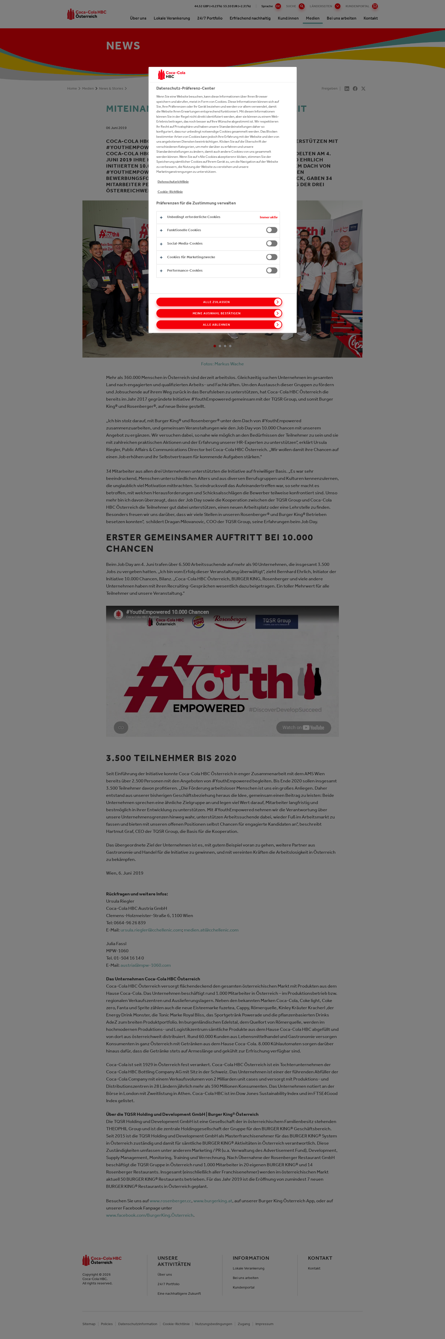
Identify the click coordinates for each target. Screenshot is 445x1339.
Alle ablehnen (216, 324)
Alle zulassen (216, 302)
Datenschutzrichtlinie (173, 182)
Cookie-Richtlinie (170, 192)
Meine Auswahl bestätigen (217, 313)
